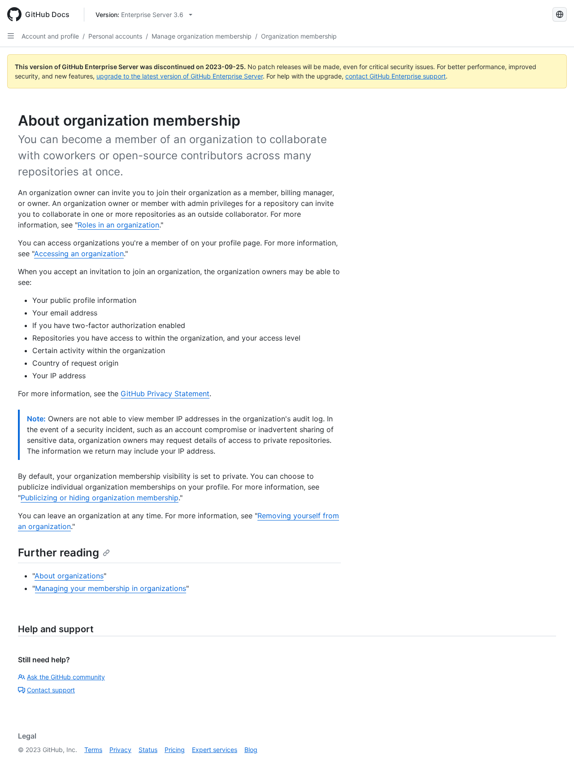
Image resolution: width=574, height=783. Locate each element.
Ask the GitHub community (66, 677)
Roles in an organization (118, 224)
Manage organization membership (202, 36)
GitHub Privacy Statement (165, 393)
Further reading (58, 552)
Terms (93, 749)
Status (148, 749)
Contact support (51, 690)
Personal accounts (115, 36)
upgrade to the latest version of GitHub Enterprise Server (179, 76)
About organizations (69, 575)
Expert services (214, 749)
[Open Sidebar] (11, 36)
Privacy (120, 749)
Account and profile (50, 36)
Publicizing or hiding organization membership (99, 497)
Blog (250, 749)
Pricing (175, 749)
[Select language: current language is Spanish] (559, 14)
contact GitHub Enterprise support (395, 76)
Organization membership (299, 36)
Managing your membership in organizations (110, 588)
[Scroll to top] (554, 763)
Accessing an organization (79, 253)
